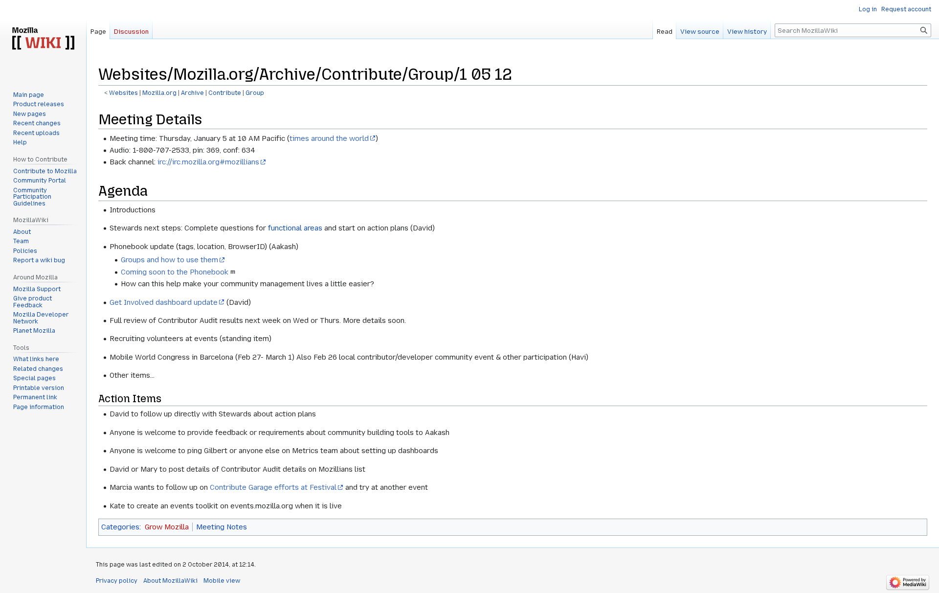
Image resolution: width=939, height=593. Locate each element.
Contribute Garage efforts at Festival (273, 487)
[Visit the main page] (43, 39)
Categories (120, 527)
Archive (192, 93)
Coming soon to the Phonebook (174, 272)
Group (255, 93)
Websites (123, 93)
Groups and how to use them (169, 259)
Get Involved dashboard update (164, 302)
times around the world (329, 138)
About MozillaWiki (170, 580)
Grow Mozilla (167, 527)
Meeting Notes (221, 527)
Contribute (224, 93)
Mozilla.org (159, 93)
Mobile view (221, 580)
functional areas (295, 228)
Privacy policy (116, 580)
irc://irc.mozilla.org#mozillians (208, 162)
